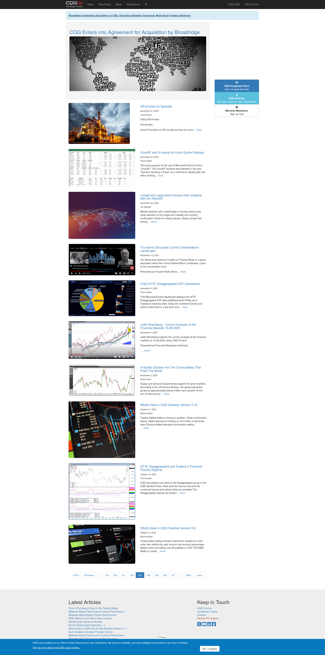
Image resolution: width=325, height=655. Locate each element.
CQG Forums (252, 4)
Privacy (162, 637)
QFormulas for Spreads (156, 106)
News (90, 4)
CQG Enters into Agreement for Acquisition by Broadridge (134, 32)
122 (132, 575)
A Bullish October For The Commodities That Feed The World (170, 369)
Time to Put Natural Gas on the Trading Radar (93, 608)
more (199, 129)
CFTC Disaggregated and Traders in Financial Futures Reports (171, 468)
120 (116, 575)
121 (124, 575)
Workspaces (133, 4)
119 (107, 575)
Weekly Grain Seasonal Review (85, 621)
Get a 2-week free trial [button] (237, 87)
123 (141, 575)
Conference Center (207, 611)
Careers (201, 615)
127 (174, 575)
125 (157, 575)
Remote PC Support (208, 618)
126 (165, 575)
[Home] (75, 4)
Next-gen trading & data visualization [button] (236, 99)
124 (149, 575)
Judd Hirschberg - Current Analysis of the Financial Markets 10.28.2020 (168, 326)
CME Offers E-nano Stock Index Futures (90, 618)
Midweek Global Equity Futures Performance (92, 615)
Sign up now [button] (237, 112)
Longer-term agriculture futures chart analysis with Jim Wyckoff (171, 197)
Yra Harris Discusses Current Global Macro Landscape (169, 249)
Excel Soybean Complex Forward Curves (91, 631)
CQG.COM (234, 4)
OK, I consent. (209, 648)
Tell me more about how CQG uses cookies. (56, 647)
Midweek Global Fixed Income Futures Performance (96, 611)
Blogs (119, 4)
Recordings (105, 4)
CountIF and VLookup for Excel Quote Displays (172, 152)
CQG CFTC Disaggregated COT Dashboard (170, 283)
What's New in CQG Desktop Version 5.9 (168, 528)
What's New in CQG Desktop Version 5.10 (168, 404)
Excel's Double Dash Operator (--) (87, 625)
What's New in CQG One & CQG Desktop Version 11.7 (98, 628)
